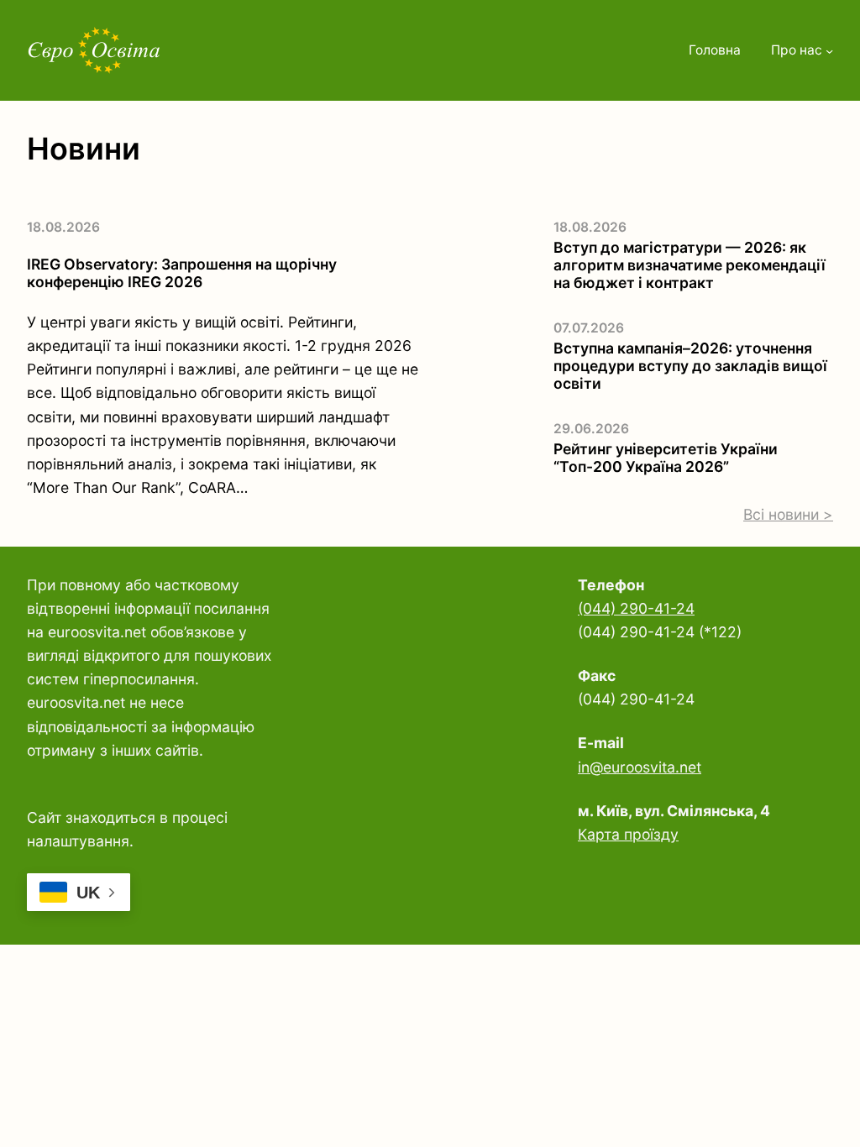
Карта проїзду (628, 834)
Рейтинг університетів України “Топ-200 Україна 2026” (665, 457)
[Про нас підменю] (829, 51)
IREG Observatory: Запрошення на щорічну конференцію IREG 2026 (182, 273)
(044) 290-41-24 (636, 608)
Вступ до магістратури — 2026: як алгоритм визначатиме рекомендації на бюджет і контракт (689, 264)
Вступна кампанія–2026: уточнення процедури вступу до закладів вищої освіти (690, 365)
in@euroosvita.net (639, 767)
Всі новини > (788, 514)
